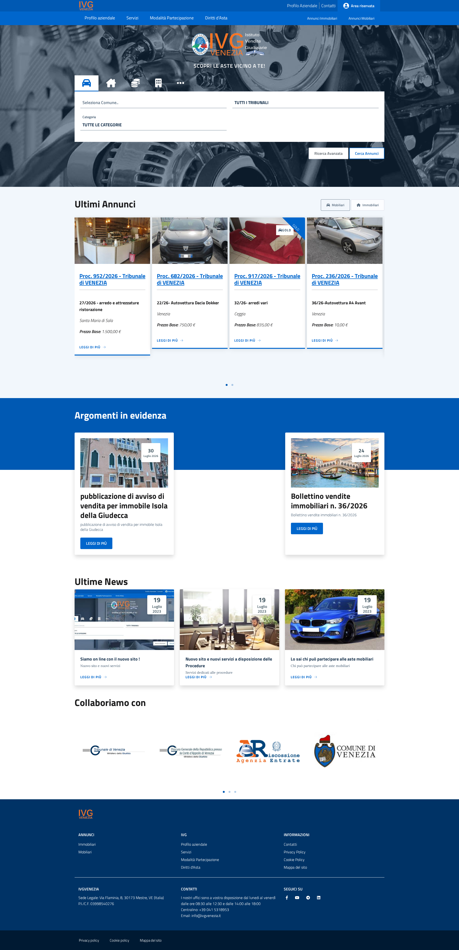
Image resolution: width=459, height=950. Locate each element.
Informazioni (296, 835)
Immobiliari (87, 844)
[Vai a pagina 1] (227, 385)
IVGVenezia (88, 889)
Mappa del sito (295, 867)
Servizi (186, 852)
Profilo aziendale (194, 844)
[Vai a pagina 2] (232, 385)
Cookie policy (119, 940)
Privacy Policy (295, 852)
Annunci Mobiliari (361, 18)
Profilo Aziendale (302, 5)
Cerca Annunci (367, 153)
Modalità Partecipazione (200, 859)
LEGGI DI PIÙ (96, 543)
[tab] (86, 83)
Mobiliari (85, 852)
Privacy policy (89, 940)
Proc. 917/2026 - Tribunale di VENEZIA (267, 279)
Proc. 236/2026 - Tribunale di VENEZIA (345, 279)
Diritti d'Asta (190, 867)
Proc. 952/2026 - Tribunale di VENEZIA (112, 279)
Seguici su (293, 889)
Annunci (86, 835)
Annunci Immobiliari (322, 18)
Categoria (89, 116)
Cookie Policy (294, 859)
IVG (184, 835)
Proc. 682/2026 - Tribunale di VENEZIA (190, 279)
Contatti (328, 5)
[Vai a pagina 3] (235, 792)
